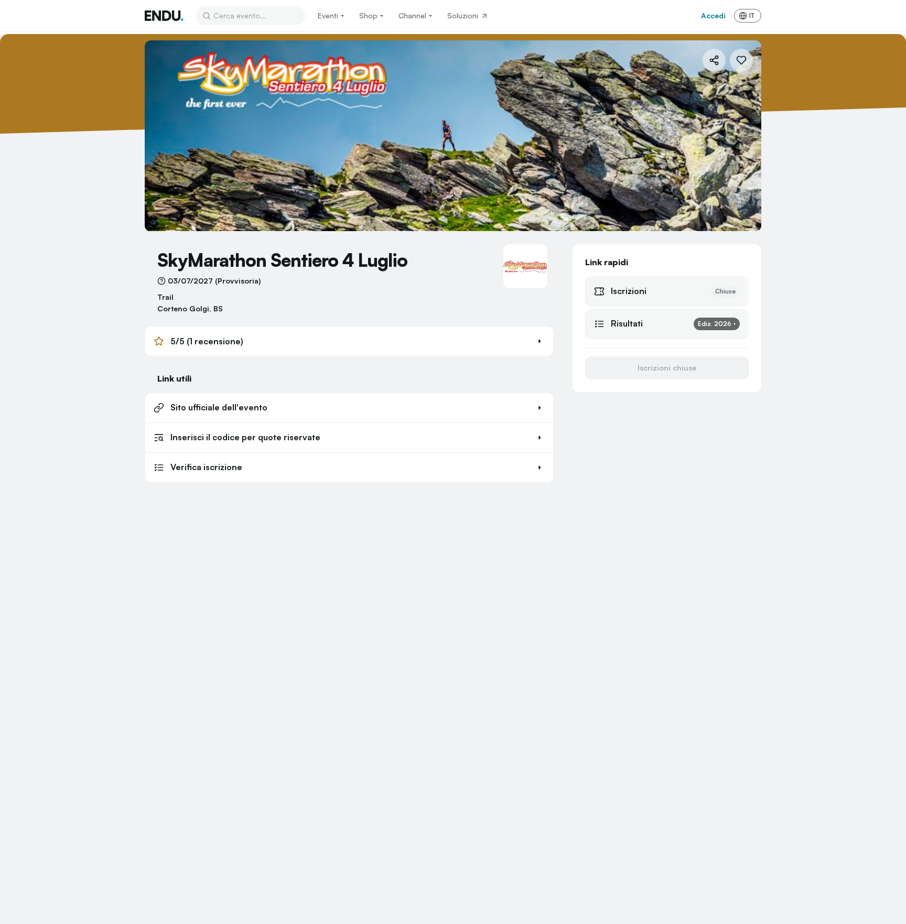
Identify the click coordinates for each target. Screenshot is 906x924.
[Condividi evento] (714, 60)
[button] (349, 341)
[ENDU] (164, 15)
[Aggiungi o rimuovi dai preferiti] (741, 60)
